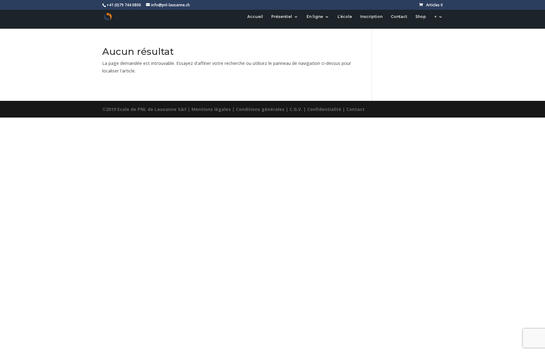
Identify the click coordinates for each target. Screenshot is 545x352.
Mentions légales (211, 109)
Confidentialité (324, 109)
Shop (420, 16)
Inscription (371, 16)
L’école (344, 16)
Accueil (255, 16)
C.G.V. (296, 109)
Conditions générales (260, 109)
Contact (399, 16)
